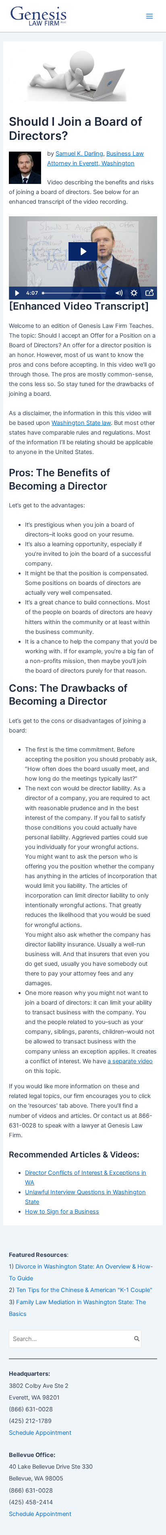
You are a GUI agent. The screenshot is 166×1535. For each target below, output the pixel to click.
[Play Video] (16, 293)
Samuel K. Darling (79, 153)
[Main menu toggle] (149, 16)
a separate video (130, 1061)
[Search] (137, 1338)
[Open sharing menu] (149, 293)
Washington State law (81, 423)
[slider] (75, 293)
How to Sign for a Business (62, 1211)
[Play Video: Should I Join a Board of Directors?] (83, 251)
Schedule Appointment (40, 1432)
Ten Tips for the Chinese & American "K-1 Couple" (84, 1290)
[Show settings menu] (134, 293)
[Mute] (119, 293)
